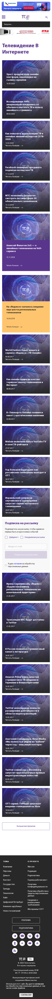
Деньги (6, 876)
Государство (9, 884)
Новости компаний (11, 911)
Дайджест (14, 537)
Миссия (31, 867)
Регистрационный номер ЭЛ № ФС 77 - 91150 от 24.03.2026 (26, 971)
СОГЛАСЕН (26, 995)
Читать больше (12, 266)
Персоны (7, 871)
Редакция (32, 871)
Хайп (5, 898)
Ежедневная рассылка (35, 537)
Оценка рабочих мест (37, 880)
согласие (18, 564)
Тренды (6, 889)
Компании (7, 867)
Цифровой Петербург (13, 902)
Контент (7, 880)
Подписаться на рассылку (26, 555)
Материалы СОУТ (36, 909)
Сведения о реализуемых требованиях (34, 902)
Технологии (8, 893)
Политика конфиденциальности (37, 885)
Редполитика (34, 876)
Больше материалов (26, 826)
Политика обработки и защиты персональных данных (38, 893)
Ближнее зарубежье (12, 906)
